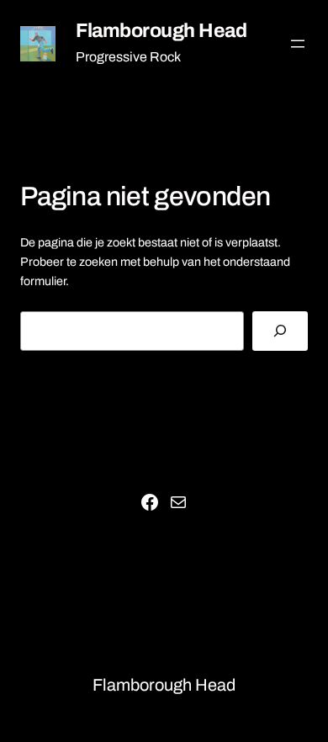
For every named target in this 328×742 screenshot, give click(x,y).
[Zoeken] (280, 331)
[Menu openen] (298, 44)
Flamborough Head (161, 30)
